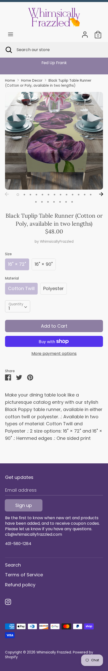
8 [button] (60, 194)
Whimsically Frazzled (53, 652)
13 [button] (90, 194)
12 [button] (84, 194)
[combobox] (17, 306)
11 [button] (78, 194)
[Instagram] (8, 602)
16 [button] (48, 202)
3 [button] (30, 194)
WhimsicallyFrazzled (57, 241)
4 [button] (36, 194)
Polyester (53, 288)
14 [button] (36, 202)
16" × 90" (44, 264)
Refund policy (20, 585)
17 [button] (54, 202)
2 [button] (24, 194)
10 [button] (72, 194)
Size (8, 254)
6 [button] (48, 194)
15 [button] (42, 202)
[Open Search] (8, 50)
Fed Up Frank (54, 63)
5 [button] (42, 194)
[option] (54, 63)
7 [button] (54, 194)
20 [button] (72, 202)
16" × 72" (17, 264)
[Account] (85, 33)
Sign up (23, 505)
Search (13, 565)
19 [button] (66, 202)
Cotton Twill (21, 288)
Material (12, 278)
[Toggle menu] (10, 34)
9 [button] (66, 194)
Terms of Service (24, 575)
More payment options (54, 353)
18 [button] (60, 202)
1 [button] (18, 194)
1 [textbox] (9, 308)
